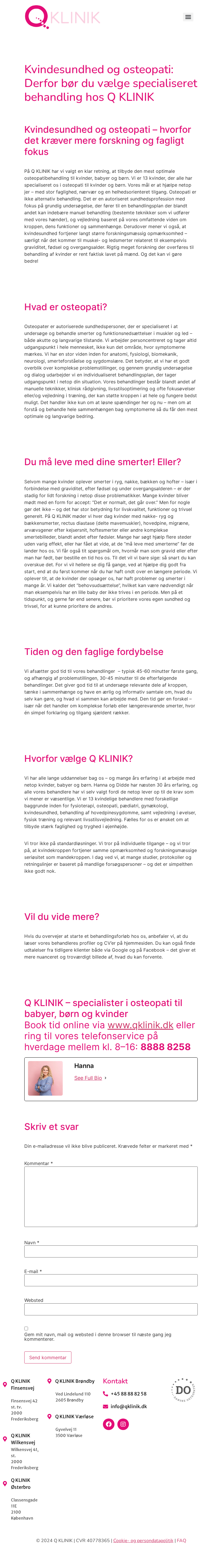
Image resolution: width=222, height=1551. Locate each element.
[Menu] (188, 17)
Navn (31, 1242)
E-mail (33, 1271)
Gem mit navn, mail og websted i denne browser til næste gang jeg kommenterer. (97, 1336)
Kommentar (38, 1163)
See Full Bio (88, 1078)
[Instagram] (123, 1424)
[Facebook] (108, 1424)
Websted (33, 1300)
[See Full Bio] (105, 1078)
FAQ (181, 1540)
